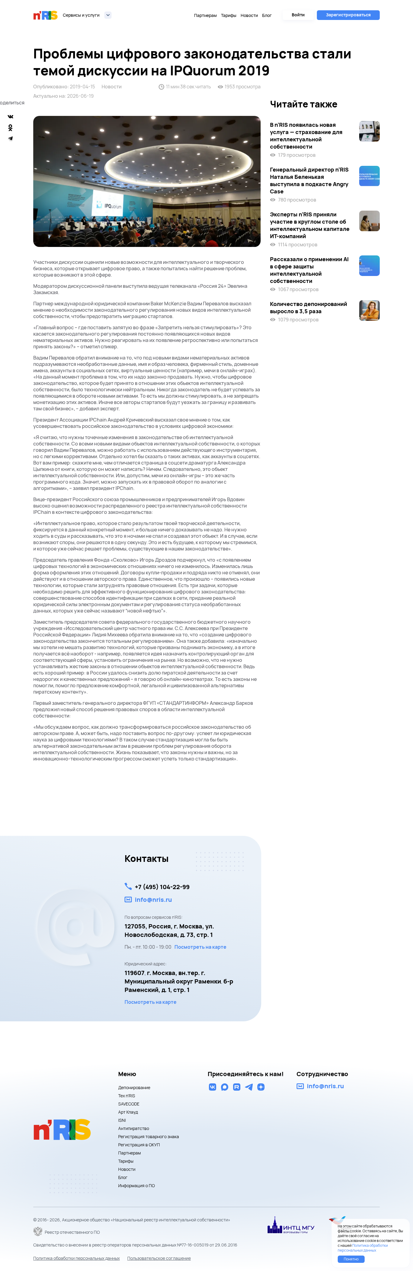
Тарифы (228, 15)
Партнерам (205, 15)
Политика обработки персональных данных (76, 1258)
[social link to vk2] (212, 1087)
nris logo (45, 15)
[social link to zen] (261, 1087)
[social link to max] (224, 1087)
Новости (249, 15)
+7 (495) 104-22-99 (162, 887)
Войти (298, 15)
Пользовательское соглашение (159, 1258)
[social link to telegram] (249, 1087)
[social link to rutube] (237, 1087)
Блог (267, 15)
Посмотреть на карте (200, 947)
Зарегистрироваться (348, 15)
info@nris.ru (153, 899)
